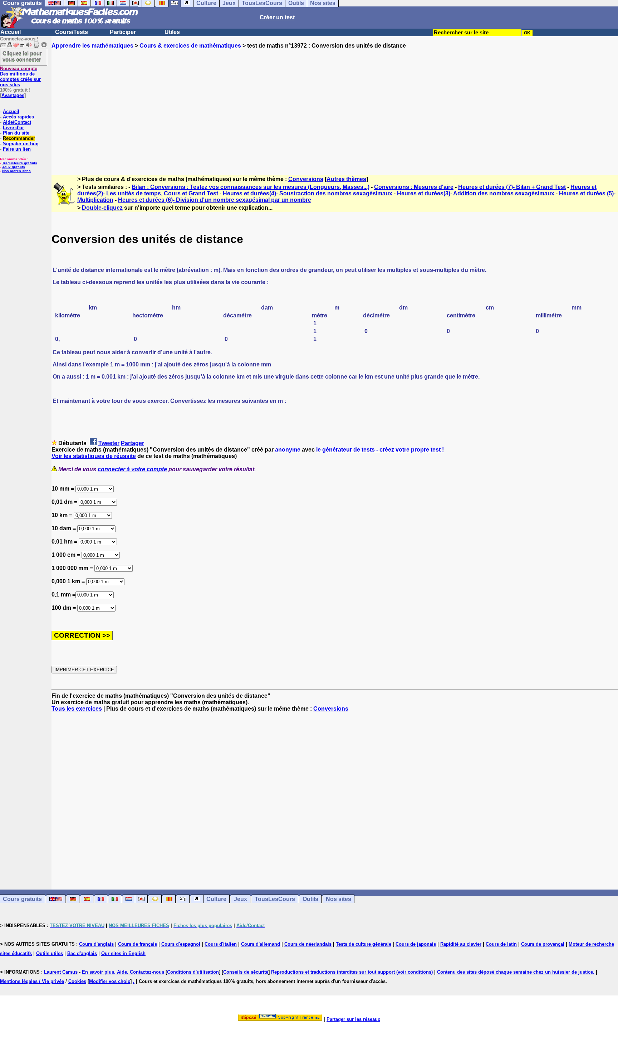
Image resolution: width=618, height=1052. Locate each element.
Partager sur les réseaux (353, 1019)
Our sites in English (123, 953)
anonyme (287, 450)
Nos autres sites (16, 171)
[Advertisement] (334, 105)
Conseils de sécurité (245, 972)
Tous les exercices (77, 709)
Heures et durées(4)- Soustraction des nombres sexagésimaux (307, 193)
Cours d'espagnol (180, 944)
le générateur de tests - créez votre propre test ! (380, 450)
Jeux (240, 899)
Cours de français (137, 944)
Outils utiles (49, 953)
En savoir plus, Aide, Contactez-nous (123, 972)
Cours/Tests (71, 32)
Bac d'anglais (82, 953)
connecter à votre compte (132, 469)
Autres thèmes (346, 179)
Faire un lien (17, 149)
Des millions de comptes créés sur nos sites (20, 76)
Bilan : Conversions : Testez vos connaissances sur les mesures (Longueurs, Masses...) (250, 187)
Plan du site (16, 133)
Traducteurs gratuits (19, 163)
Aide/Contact (17, 122)
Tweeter (108, 443)
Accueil (10, 32)
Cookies (77, 981)
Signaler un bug (21, 143)
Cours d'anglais (96, 944)
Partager (132, 443)
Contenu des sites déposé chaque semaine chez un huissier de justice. (515, 972)
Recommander (19, 138)
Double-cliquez (102, 208)
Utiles (172, 32)
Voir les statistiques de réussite (94, 456)
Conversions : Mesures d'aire (413, 187)
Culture (216, 899)
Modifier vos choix (109, 981)
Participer (123, 32)
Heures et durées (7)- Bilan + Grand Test (512, 187)
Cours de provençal (542, 944)
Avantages (12, 95)
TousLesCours (275, 899)
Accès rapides (18, 117)
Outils (310, 899)
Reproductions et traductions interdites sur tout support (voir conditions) (352, 972)
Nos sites (338, 899)
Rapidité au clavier (460, 944)
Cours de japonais (416, 944)
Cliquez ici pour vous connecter (22, 56)
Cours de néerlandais (308, 944)
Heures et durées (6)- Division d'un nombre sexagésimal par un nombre (214, 200)
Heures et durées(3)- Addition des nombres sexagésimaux (475, 193)
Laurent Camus (61, 972)
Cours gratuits (22, 899)
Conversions (305, 179)
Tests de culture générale (363, 944)
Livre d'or (13, 127)
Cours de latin (501, 944)
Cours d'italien (221, 944)
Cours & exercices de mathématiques (190, 46)
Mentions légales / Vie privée (32, 981)
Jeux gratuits (13, 167)
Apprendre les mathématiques (92, 46)
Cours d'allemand (260, 944)
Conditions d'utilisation (193, 972)
